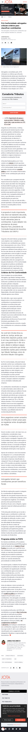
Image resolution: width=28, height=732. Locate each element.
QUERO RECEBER (14, 112)
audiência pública (9, 593)
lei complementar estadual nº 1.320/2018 (11, 623)
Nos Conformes (22, 612)
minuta (11, 163)
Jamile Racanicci (5, 36)
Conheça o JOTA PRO (14, 691)
